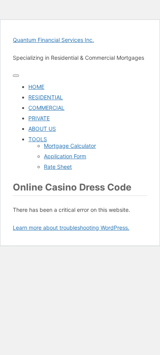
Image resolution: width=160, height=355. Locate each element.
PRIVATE (39, 118)
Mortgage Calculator (70, 145)
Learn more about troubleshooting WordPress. (71, 227)
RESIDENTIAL (45, 97)
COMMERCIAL (46, 107)
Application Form (65, 156)
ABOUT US (42, 128)
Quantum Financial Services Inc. (53, 39)
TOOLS (37, 139)
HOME (36, 86)
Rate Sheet (58, 166)
